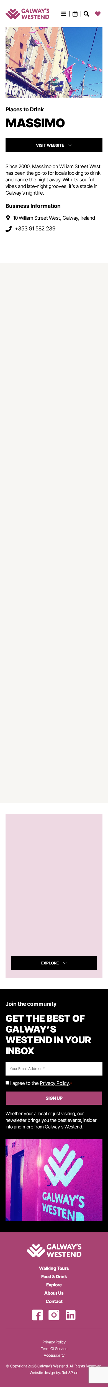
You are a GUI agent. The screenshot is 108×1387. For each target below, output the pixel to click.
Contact (54, 1301)
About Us (54, 1293)
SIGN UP (54, 1098)
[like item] (86, 14)
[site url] (27, 13)
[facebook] (37, 1315)
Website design (42, 1372)
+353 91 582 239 (35, 228)
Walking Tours (54, 1268)
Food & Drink (54, 1276)
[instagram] (54, 1315)
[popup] (63, 14)
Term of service (54, 1349)
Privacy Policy (54, 1083)
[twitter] (70, 1315)
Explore (54, 1284)
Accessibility (54, 1355)
